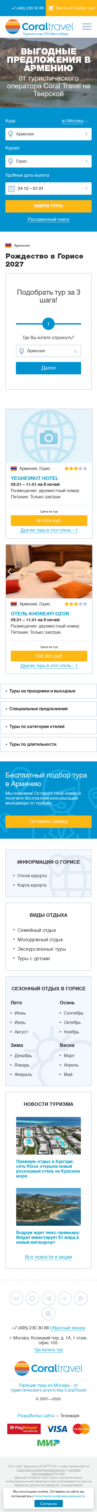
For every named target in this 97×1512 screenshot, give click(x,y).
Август (21, 1032)
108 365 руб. (49, 656)
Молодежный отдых (40, 939)
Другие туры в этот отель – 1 (49, 530)
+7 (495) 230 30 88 (27, 8)
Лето (16, 1002)
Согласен (48, 1503)
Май (68, 1074)
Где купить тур (48, 1349)
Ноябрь (71, 1032)
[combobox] (67, 121)
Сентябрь (73, 1013)
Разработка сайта (36, 1415)
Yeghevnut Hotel (34, 478)
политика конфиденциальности (41, 1470)
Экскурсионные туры (42, 949)
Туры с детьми (34, 958)
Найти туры (48, 206)
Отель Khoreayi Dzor (40, 613)
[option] (49, 436)
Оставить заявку (49, 821)
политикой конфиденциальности (60, 1496)
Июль (20, 1022)
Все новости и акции (48, 1257)
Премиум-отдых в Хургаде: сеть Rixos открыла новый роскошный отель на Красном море (48, 1169)
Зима (17, 1045)
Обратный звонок (67, 1328)
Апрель (71, 1065)
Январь (22, 1065)
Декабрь (23, 1055)
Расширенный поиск (48, 219)
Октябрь (72, 1022)
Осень (67, 1002)
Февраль (23, 1074)
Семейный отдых (37, 930)
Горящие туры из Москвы (44, 1385)
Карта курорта (32, 885)
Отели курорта (32, 875)
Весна (67, 1045)
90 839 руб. (49, 520)
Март (69, 1055)
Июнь (20, 1013)
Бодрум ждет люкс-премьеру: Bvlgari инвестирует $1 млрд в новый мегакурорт (48, 1237)
